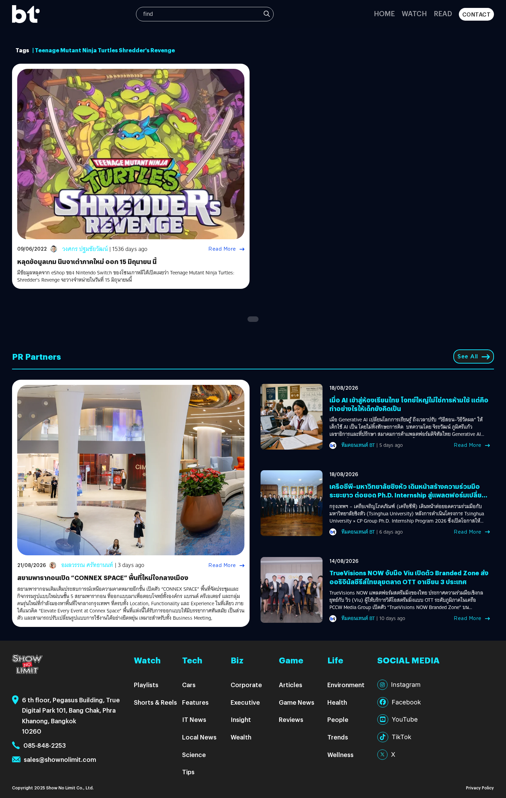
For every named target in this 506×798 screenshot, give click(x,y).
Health (337, 702)
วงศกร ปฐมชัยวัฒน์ (85, 249)
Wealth (241, 737)
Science (194, 754)
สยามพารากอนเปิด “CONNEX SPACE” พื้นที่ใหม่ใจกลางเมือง (102, 577)
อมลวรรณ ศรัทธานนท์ (87, 565)
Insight (241, 719)
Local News (199, 737)
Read (443, 13)
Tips (188, 771)
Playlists (146, 684)
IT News (194, 719)
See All (467, 356)
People (337, 719)
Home (384, 13)
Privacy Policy (480, 787)
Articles (290, 684)
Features (195, 702)
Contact (476, 14)
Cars (189, 684)
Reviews (291, 719)
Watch (414, 13)
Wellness (340, 754)
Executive (245, 702)
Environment (346, 684)
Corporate (246, 684)
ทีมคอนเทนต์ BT (358, 445)
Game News (296, 702)
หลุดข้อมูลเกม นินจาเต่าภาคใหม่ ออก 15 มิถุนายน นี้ (87, 261)
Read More (222, 249)
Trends (337, 737)
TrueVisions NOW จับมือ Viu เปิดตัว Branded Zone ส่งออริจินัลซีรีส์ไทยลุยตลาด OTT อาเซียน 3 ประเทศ (408, 577)
